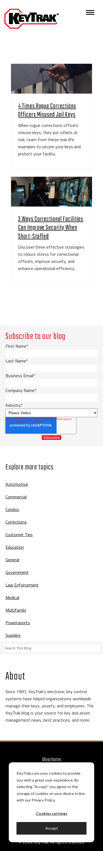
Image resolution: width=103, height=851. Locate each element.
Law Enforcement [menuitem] (22, 585)
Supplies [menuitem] (13, 635)
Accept (51, 828)
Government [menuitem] (17, 572)
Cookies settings (51, 813)
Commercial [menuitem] (16, 496)
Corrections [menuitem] (16, 522)
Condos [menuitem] (12, 509)
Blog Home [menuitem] (51, 759)
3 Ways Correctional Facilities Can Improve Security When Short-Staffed (50, 227)
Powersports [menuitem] (17, 622)
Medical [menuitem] (12, 597)
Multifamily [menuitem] (15, 610)
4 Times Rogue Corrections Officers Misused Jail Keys (47, 110)
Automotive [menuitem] (16, 484)
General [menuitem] (12, 559)
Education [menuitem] (14, 547)
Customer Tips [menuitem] (19, 534)
